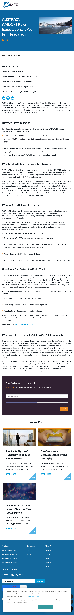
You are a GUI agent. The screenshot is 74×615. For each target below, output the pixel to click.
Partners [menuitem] (48, 562)
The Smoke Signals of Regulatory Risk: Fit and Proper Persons (18, 455)
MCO (3, 55)
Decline (61, 607)
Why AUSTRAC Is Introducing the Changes (19, 76)
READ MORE (11, 474)
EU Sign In (5, 569)
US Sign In (15, 569)
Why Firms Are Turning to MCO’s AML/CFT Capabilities (25, 92)
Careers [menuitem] (47, 558)
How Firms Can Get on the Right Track (17, 87)
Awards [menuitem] (47, 554)
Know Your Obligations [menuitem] (9, 562)
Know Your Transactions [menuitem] (10, 554)
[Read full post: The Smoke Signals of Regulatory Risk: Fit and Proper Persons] (19, 437)
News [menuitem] (47, 566)
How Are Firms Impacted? (12, 71)
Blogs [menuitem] (28, 550)
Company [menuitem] (48, 550)
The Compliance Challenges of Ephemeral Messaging (54, 455)
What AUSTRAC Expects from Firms (17, 82)
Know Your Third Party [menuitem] (9, 558)
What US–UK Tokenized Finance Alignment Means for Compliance (19, 509)
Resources (11, 55)
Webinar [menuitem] (29, 554)
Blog (19, 55)
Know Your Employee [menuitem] (9, 550)
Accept (45, 607)
